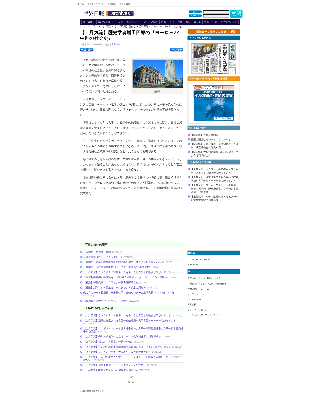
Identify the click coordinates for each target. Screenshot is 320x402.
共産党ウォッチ (229, 22)
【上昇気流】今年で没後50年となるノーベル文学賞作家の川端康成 (120, 336)
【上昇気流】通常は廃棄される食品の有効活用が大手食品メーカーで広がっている (129, 320)
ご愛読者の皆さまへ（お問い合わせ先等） (208, 283)
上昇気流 (116, 44)
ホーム (81, 4)
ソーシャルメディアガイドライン (204, 315)
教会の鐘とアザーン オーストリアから (105, 300)
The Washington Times (199, 259)
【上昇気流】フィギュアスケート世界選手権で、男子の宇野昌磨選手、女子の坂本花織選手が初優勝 (214, 189)
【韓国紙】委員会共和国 (97, 251)
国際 (163, 22)
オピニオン (89, 22)
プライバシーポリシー (198, 310)
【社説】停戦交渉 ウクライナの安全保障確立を (110, 282)
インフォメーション (197, 294)
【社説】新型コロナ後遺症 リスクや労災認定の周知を (114, 287)
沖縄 (180, 22)
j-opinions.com (195, 299)
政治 (172, 22)
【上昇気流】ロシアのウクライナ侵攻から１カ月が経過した (117, 351)
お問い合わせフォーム (198, 289)
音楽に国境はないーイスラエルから (103, 257)
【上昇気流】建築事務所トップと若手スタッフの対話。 (114, 364)
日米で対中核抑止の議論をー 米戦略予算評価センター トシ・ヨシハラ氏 (124, 277)
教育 (188, 22)
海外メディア (133, 22)
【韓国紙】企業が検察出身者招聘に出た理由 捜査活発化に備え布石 (122, 262)
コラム (197, 22)
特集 (214, 22)
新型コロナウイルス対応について (204, 278)
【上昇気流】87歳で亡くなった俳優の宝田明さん (110, 370)
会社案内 (112, 4)
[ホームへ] (109, 16)
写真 (107, 44)
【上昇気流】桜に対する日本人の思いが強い (108, 341)
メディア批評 (151, 22)
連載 (206, 22)
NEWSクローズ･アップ (110, 22)
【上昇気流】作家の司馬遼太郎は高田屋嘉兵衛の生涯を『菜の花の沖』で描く (127, 346)
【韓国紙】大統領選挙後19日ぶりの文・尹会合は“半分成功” (116, 267)
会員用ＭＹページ (95, 4)
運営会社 (192, 304)
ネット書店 (125, 4)
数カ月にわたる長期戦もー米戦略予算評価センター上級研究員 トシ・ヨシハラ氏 (128, 292)
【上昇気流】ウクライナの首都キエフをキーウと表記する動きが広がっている (127, 272)
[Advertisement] (132, 221)
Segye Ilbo (193, 264)
